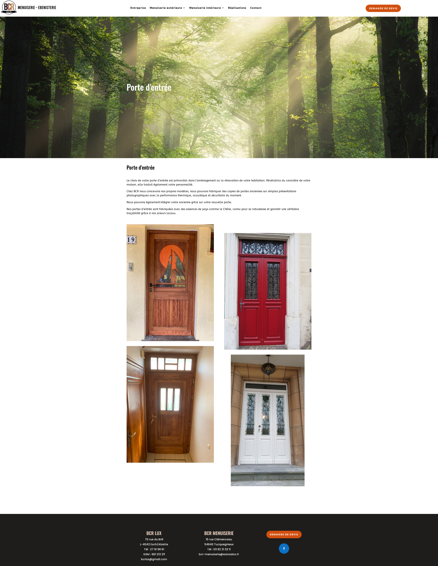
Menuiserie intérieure (205, 7)
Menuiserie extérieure (166, 7)
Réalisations (237, 7)
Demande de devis (383, 8)
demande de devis (284, 534)
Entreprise (138, 7)
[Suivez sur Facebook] (284, 548)
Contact (256, 7)
